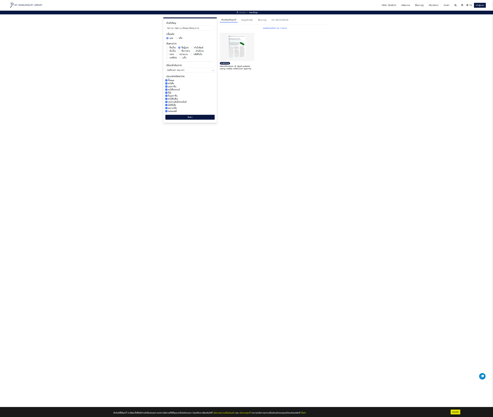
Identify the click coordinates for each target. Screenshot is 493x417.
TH (470, 5)
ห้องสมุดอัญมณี (228, 19)
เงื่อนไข (170, 34)
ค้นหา (190, 117)
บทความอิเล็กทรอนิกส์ (177, 102)
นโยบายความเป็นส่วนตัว (224, 412)
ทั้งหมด (171, 80)
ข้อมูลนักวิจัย (247, 20)
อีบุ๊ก (169, 92)
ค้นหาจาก (171, 43)
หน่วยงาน (183, 54)
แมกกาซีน (172, 86)
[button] (405, 5)
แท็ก (184, 57)
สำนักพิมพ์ (198, 47)
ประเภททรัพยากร (175, 76)
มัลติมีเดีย (172, 105)
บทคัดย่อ (173, 57)
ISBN (171, 54)
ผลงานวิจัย (172, 108)
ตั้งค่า (303, 412)
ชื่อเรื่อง (172, 47)
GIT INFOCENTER (279, 20)
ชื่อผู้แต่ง (185, 47)
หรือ (180, 38)
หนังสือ (171, 83)
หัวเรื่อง (172, 51)
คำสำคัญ (171, 23)
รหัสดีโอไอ (197, 54)
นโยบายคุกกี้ (245, 412)
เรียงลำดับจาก (174, 65)
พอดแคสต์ (172, 111)
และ (171, 38)
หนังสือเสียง (173, 98)
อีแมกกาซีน (173, 95)
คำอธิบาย (200, 51)
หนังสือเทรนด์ (174, 89)
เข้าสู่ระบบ (480, 5)
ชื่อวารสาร (185, 51)
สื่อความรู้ (262, 20)
